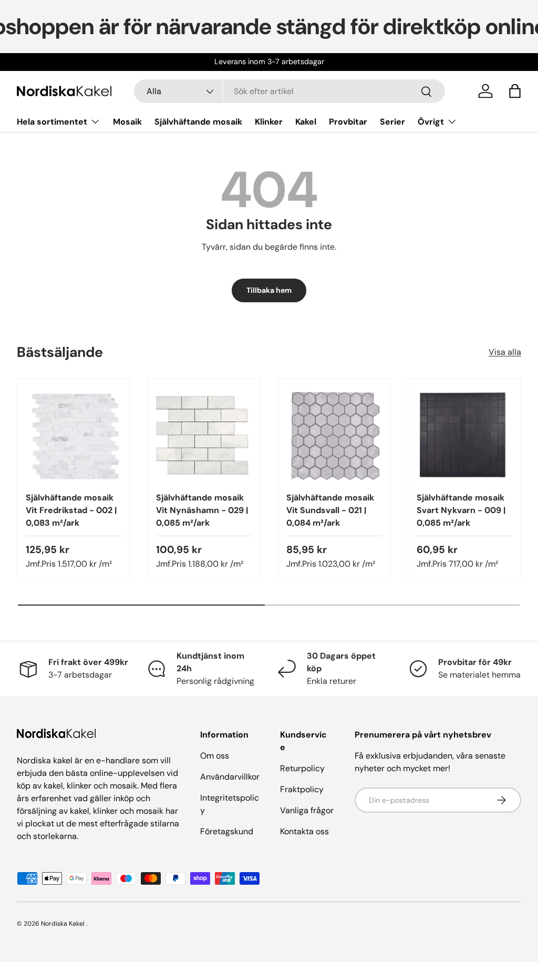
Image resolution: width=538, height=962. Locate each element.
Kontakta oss (304, 831)
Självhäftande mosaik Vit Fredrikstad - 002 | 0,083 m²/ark (71, 510)
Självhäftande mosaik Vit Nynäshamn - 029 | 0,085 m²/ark (202, 510)
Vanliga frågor (307, 810)
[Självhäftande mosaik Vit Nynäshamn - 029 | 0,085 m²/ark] (204, 435)
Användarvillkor (230, 776)
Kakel (305, 121)
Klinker (269, 121)
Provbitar (348, 121)
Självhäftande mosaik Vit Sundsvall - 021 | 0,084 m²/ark (330, 510)
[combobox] (289, 91)
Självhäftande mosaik (198, 121)
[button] (514, 91)
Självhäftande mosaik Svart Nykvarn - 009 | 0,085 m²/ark (461, 510)
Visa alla (505, 351)
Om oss (214, 755)
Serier (392, 121)
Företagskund (226, 831)
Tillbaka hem (269, 290)
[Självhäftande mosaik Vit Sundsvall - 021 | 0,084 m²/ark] (334, 435)
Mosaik (127, 121)
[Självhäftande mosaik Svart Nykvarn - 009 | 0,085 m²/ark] (464, 435)
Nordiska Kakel (63, 923)
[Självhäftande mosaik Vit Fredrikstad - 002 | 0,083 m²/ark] (73, 435)
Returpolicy (302, 768)
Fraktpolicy (302, 789)
